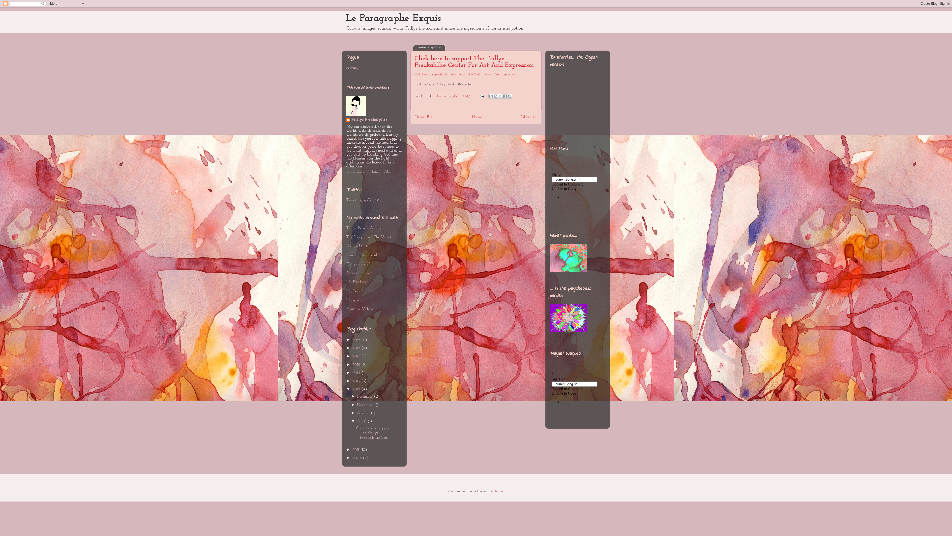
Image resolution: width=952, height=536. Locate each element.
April (362, 421)
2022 (357, 340)
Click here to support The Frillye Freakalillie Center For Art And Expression (474, 62)
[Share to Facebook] (505, 96)
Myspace (353, 300)
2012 (356, 389)
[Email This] (490, 96)
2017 (356, 356)
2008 (357, 458)
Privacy (352, 68)
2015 (356, 365)
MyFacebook (357, 282)
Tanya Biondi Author (364, 228)
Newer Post (424, 117)
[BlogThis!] (495, 96)
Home (477, 117)
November (366, 405)
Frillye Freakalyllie (369, 120)
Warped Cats (357, 246)
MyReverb (355, 291)
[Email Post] (481, 96)
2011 (356, 450)
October (364, 413)
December (365, 397)
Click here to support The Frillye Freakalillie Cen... (373, 433)
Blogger (499, 491)
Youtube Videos (359, 309)
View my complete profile (368, 172)
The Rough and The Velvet (368, 237)
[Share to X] (500, 96)
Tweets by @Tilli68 (362, 200)
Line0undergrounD (362, 255)
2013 (356, 381)
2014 (356, 373)
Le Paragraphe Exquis (393, 18)
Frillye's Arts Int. (360, 264)
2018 (356, 348)
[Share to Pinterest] (509, 96)
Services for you (359, 273)
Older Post (529, 117)
